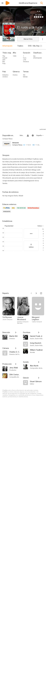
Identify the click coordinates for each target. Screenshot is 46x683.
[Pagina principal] (8, 5)
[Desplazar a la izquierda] (31, 293)
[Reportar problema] (27, 135)
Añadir (21, 196)
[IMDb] (13, 209)
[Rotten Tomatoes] (34, 209)
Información (7, 46)
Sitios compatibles (22, 135)
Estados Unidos (5, 76)
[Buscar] (42, 3)
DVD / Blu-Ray (35, 46)
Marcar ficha (28, 39)
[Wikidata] (7, 213)
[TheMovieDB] (21, 209)
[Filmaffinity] (6, 209)
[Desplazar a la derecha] (36, 293)
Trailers (20, 46)
